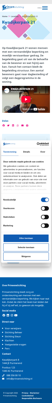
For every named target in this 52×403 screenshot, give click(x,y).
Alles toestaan (26, 238)
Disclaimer (34, 393)
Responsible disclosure (32, 398)
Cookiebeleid (27, 395)
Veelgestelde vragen (15, 344)
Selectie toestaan (26, 247)
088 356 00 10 (14, 375)
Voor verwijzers (13, 328)
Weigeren (26, 256)
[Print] (27, 125)
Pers (7, 348)
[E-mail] (22, 125)
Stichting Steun (13, 336)
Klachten (9, 340)
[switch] (45, 208)
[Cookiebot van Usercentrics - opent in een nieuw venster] (37, 144)
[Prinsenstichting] (13, 7)
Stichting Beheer (13, 332)
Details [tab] (26, 152)
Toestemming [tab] (9, 152)
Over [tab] (42, 152)
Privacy (25, 393)
